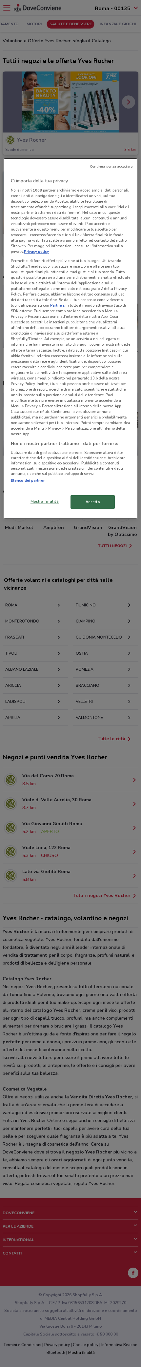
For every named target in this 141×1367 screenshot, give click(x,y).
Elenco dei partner (28, 480)
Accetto (93, 501)
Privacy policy (36, 251)
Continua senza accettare (111, 166)
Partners (57, 305)
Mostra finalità (44, 501)
